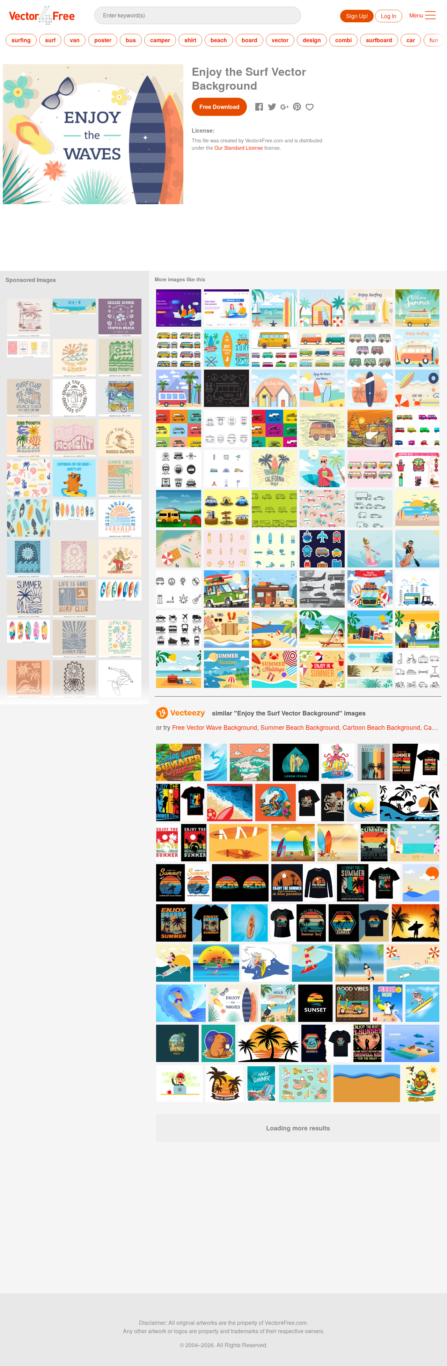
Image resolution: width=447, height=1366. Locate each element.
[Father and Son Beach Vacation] (226, 589)
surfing (21, 40)
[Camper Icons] (274, 508)
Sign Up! (357, 16)
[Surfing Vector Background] (322, 308)
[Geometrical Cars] (370, 508)
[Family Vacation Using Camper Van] (274, 589)
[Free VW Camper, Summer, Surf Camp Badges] (178, 468)
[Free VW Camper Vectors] (274, 348)
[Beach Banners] (370, 669)
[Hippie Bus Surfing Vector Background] (417, 348)
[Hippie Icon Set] (178, 589)
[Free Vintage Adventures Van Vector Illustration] (322, 428)
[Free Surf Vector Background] (370, 308)
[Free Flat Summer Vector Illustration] (322, 669)
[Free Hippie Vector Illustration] (226, 388)
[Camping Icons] (226, 468)
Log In (388, 16)
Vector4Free (42, 15)
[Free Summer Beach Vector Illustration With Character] (322, 629)
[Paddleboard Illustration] (370, 548)
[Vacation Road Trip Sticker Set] (226, 508)
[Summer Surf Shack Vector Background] (274, 388)
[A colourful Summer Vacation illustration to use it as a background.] (178, 762)
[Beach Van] (178, 388)
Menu (416, 15)
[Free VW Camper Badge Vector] (226, 428)
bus (131, 40)
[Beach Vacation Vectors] (226, 548)
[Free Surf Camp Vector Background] (274, 308)
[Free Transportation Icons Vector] (178, 629)
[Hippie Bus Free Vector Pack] (417, 468)
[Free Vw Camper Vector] (417, 589)
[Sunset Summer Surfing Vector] (417, 508)
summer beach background (300, 727)
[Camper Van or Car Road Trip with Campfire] (370, 428)
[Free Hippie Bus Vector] (178, 348)
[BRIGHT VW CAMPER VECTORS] (274, 428)
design (312, 40)
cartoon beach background (381, 727)
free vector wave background (214, 727)
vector (280, 40)
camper (160, 40)
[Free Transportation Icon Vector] (417, 669)
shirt (190, 40)
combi (343, 40)
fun (434, 40)
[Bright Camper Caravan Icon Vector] (417, 428)
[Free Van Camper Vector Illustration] (417, 308)
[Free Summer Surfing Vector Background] (322, 388)
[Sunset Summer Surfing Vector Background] (370, 388)
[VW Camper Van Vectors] (322, 348)
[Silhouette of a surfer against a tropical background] (415, 923)
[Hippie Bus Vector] (370, 468)
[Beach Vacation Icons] (274, 548)
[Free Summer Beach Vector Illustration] (226, 629)
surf (50, 40)
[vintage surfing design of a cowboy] (119, 558)
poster (102, 40)
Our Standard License (238, 147)
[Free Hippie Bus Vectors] (370, 348)
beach (219, 40)
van (75, 40)
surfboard (379, 40)
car (410, 40)
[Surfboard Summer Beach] (178, 548)
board (249, 40)
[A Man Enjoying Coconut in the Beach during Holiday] (322, 468)
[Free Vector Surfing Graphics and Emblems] (226, 348)
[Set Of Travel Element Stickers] (322, 548)
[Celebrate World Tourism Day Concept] (370, 589)
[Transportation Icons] (322, 589)
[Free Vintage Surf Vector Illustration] (274, 468)
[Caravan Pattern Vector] (322, 508)
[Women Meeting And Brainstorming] (178, 308)
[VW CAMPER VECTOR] (178, 428)
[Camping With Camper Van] (178, 508)
